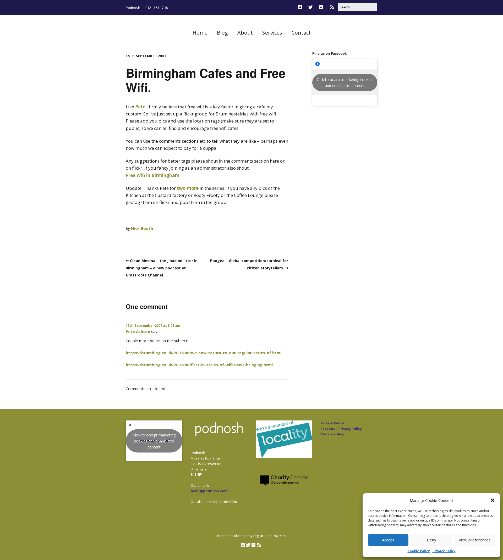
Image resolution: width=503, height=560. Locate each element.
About (245, 32)
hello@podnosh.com (209, 491)
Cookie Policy (419, 551)
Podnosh (133, 7)
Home (200, 32)
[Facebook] (301, 7)
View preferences (475, 539)
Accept (388, 539)
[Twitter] (310, 7)
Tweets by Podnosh (154, 440)
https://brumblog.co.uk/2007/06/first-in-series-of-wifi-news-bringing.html (199, 364)
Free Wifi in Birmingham (152, 175)
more (193, 188)
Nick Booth (142, 228)
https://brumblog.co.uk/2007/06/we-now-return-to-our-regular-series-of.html (203, 352)
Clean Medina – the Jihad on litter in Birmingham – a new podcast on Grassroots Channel (162, 267)
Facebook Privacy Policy (341, 428)
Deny (431, 539)
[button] (492, 500)
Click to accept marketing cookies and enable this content (344, 82)
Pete (140, 107)
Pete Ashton (138, 331)
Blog (222, 32)
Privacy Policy (444, 551)
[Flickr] (321, 7)
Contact (301, 32)
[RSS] (332, 7)
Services (272, 32)
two (181, 188)
